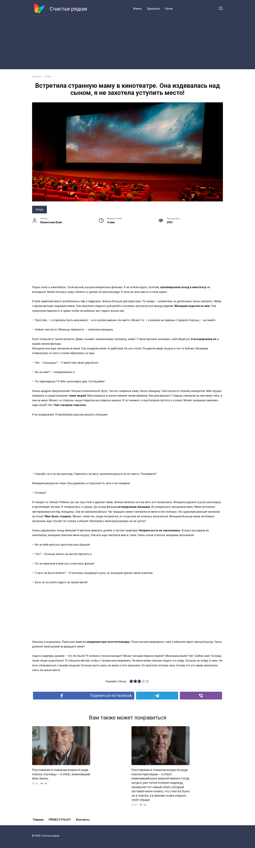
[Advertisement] (127, 41)
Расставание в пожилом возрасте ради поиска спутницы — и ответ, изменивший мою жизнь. (61, 774)
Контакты (83, 819)
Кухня (169, 8)
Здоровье (153, 8)
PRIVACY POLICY (60, 819)
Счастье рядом (68, 9)
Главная (38, 819)
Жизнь (137, 8)
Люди (39, 209)
